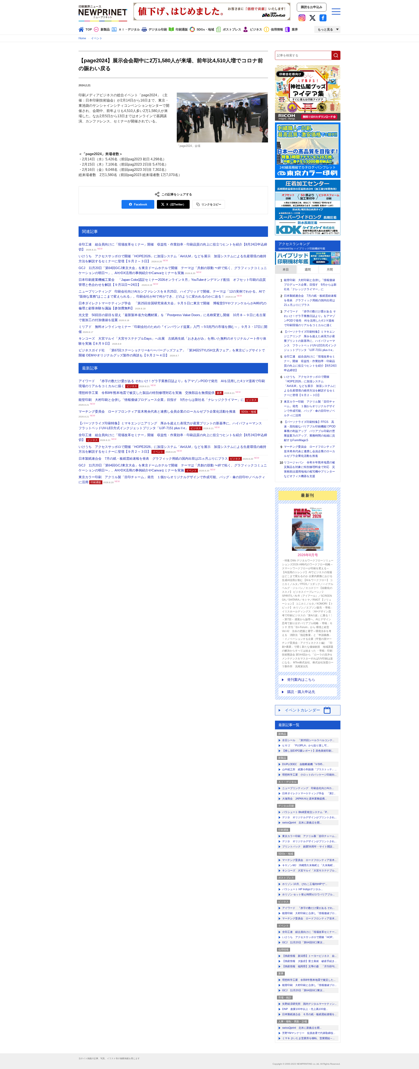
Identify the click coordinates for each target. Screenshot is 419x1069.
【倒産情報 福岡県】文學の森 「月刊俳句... (309, 966)
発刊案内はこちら (301, 679)
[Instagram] (302, 17)
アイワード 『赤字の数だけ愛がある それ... (308, 908)
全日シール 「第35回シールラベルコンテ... (308, 740)
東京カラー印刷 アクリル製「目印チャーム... (309, 836)
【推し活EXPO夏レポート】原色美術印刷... (307, 750)
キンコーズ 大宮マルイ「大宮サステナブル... (309, 870)
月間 (330, 269)
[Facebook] (322, 17)
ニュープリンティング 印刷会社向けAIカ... (308, 788)
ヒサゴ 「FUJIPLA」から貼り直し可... (305, 745)
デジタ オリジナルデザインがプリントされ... (309, 817)
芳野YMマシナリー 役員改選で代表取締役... (308, 1033)
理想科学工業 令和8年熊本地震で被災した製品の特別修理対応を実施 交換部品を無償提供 (159, 393)
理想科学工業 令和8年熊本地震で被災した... (308, 979)
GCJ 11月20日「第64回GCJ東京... (303, 942)
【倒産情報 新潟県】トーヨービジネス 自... (309, 955)
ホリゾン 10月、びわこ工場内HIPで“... (304, 884)
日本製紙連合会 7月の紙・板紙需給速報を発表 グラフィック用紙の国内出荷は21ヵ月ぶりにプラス (169, 458)
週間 (308, 269)
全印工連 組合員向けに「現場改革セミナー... (309, 931)
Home (82, 38)
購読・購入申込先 (301, 692)
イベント (96, 38)
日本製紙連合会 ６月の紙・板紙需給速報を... (309, 1014)
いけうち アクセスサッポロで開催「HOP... (308, 937)
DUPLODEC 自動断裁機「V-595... (303, 764)
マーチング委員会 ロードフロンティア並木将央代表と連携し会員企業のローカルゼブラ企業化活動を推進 (309, 451)
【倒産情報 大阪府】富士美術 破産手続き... (309, 961)
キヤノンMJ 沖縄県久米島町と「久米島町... (308, 865)
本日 (286, 269)
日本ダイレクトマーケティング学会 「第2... (308, 793)
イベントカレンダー (302, 710)
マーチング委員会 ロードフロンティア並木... (309, 860)
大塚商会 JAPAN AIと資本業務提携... (304, 798)
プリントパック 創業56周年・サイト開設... (308, 846)
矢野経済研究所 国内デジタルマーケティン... (309, 1003)
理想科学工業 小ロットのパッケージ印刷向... (309, 774)
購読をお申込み (311, 7)
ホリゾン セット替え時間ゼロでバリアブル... (308, 894)
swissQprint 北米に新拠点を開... (301, 822)
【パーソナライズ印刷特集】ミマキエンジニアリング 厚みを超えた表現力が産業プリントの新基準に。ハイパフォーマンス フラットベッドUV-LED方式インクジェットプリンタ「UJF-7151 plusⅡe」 (310, 341)
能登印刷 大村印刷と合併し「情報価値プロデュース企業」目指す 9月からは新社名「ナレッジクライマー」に (310, 284)
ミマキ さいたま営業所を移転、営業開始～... (308, 1038)
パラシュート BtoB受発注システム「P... (305, 812)
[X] (312, 17)
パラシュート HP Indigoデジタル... (302, 889)
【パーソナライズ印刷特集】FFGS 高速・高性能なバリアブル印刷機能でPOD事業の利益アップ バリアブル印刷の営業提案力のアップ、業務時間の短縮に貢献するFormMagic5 (309, 431)
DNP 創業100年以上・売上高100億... (305, 1009)
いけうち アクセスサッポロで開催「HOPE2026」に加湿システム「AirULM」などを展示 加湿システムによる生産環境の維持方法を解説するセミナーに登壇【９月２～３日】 (310, 386)
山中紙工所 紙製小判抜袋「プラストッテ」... (309, 769)
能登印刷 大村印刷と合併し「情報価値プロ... (309, 913)
